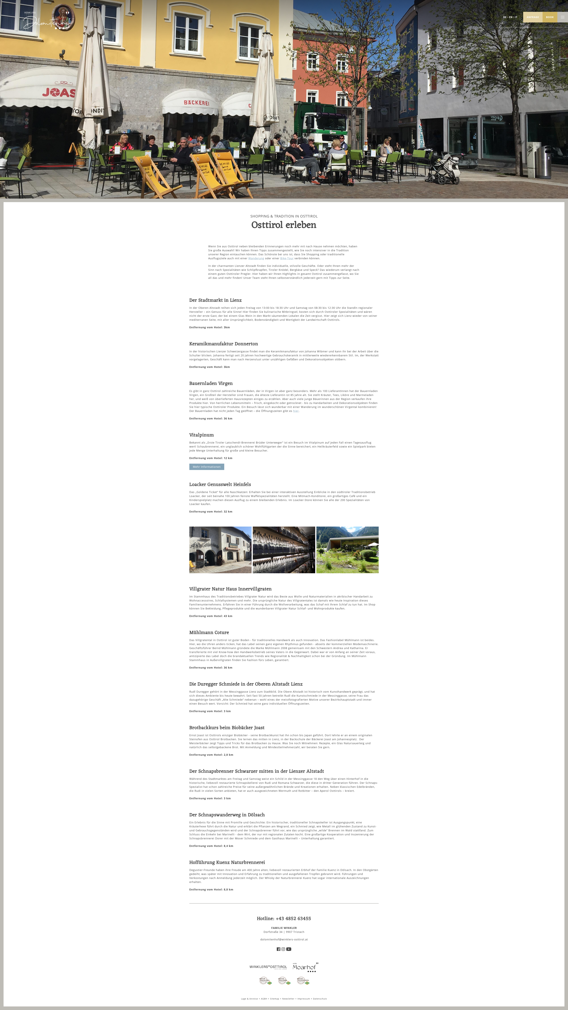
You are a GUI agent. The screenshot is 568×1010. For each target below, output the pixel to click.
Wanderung (256, 258)
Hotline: (284, 919)
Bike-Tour (287, 258)
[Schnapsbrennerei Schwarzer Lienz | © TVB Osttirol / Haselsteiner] (284, 572)
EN (511, 17)
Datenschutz (320, 998)
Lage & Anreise (249, 998)
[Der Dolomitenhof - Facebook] (278, 950)
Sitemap (274, 998)
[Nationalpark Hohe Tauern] (265, 984)
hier (296, 411)
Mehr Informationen (207, 467)
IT (516, 17)
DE (505, 17)
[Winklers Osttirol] (268, 969)
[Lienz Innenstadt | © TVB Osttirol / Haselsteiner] (220, 572)
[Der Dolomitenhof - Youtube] (288, 950)
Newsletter (288, 998)
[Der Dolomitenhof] (47, 28)
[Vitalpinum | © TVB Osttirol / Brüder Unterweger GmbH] (347, 572)
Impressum (303, 998)
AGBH (264, 998)
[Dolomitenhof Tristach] (305, 971)
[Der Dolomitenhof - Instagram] (283, 950)
